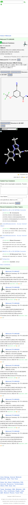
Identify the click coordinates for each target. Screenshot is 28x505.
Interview (3, 484)
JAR (23, 489)
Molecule (8, 35)
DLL (1, 491)
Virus (16, 479)
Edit (19, 59)
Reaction (3, 479)
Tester (2, 489)
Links (22, 491)
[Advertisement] (14, 20)
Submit (18, 203)
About (10, 482)
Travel (17, 492)
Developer (8, 489)
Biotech (6, 492)
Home (2, 35)
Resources (10, 484)
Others (2, 485)
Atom (2, 477)
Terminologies (19, 484)
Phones (12, 492)
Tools (8, 479)
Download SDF (5, 72)
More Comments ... (6, 264)
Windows (19, 489)
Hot (6, 482)
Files (5, 491)
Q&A (1, 492)
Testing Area (5, 259)
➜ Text (10, 74)
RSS (6, 485)
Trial (12, 479)
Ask (14, 485)
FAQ (21, 482)
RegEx (18, 491)
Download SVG (16, 72)
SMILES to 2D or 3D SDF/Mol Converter (14, 210)
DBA (13, 489)
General (12, 477)
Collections (16, 482)
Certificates (11, 491)
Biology (6, 477)
